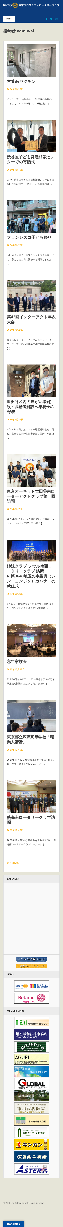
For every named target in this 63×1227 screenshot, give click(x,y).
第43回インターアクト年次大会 (31, 319)
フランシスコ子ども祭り (29, 237)
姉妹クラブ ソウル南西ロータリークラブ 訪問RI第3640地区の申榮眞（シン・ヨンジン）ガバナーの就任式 (31, 576)
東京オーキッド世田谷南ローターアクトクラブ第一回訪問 (31, 496)
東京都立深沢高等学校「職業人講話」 (30, 739)
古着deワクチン (21, 81)
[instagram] (56, 17)
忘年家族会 (17, 661)
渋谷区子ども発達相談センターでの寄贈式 (31, 159)
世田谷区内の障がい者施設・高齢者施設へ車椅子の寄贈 (30, 406)
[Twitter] (51, 17)
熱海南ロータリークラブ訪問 (31, 819)
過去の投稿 (13, 862)
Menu (9, 18)
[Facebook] (46, 17)
